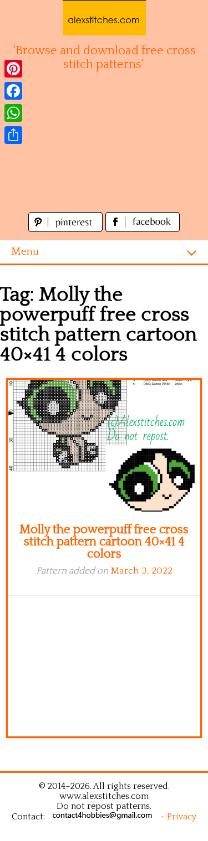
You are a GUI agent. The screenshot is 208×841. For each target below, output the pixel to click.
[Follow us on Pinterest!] (66, 229)
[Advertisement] (104, 148)
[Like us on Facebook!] (142, 229)
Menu (25, 251)
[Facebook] (13, 91)
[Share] (13, 135)
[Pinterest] (13, 69)
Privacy (181, 817)
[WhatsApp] (13, 113)
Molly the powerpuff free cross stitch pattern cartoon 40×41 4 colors (104, 542)
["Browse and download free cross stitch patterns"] (104, 17)
